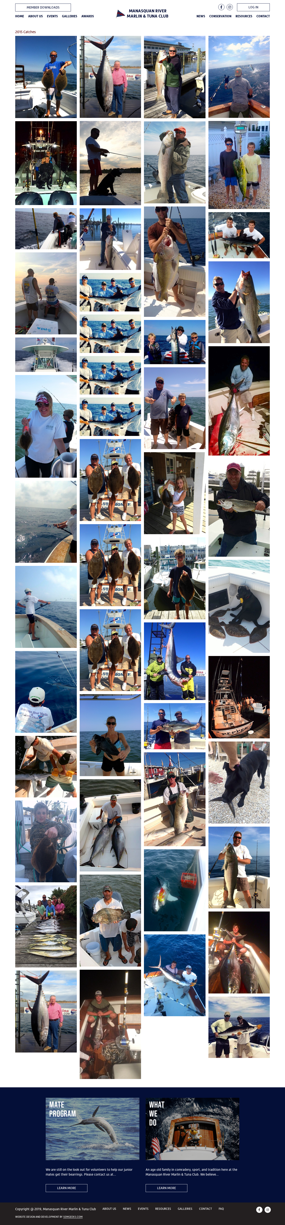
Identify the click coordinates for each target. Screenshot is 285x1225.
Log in (253, 7)
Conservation (220, 16)
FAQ (221, 1208)
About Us (35, 16)
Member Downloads (43, 7)
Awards (87, 16)
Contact (263, 16)
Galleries (69, 16)
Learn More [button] (66, 1188)
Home (19, 16)
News (201, 16)
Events (52, 16)
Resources (244, 16)
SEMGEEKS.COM (73, 1216)
